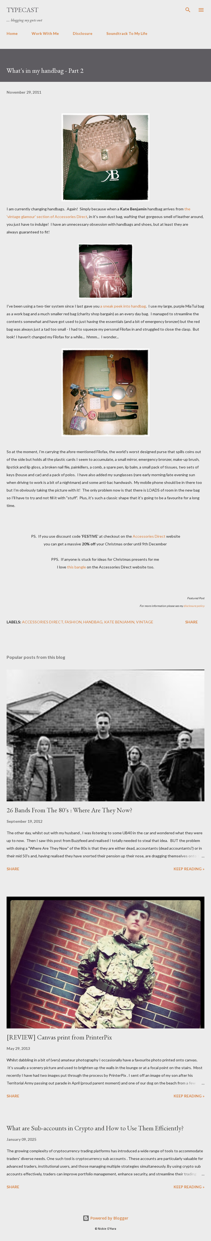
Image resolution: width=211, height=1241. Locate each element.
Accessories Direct (149, 536)
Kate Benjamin (119, 622)
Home (12, 33)
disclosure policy (194, 605)
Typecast (22, 9)
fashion (73, 622)
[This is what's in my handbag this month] (105, 392)
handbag (92, 622)
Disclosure (82, 33)
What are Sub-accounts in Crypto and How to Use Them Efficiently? (95, 1128)
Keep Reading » (189, 868)
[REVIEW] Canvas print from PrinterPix (59, 1037)
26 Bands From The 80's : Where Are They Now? (69, 810)
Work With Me (45, 33)
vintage (144, 622)
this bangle (76, 567)
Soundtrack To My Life (126, 33)
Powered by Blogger (108, 1218)
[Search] (188, 10)
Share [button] (191, 622)
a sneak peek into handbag (123, 306)
